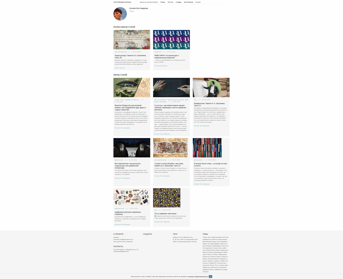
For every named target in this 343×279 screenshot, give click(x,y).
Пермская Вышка (213, 258)
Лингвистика (122, 52)
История (215, 248)
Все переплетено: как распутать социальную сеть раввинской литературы (128, 165)
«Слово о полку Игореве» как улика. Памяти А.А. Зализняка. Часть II (168, 164)
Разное (212, 265)
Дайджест (217, 243)
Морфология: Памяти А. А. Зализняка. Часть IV (209, 104)
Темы (162, 2)
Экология (205, 271)
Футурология (222, 267)
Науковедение (218, 252)
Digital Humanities (149, 2)
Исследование (207, 248)
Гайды (179, 2)
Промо (223, 261)
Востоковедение (222, 241)
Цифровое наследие (220, 269)
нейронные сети (187, 237)
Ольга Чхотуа (120, 68)
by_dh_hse (176, 239)
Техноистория (223, 265)
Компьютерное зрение (176, 99)
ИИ (181, 237)
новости (182, 239)
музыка (194, 241)
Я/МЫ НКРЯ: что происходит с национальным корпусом (166, 56)
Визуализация (222, 239)
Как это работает (160, 99)
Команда (116, 237)
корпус (175, 241)
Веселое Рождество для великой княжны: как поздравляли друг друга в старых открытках (130, 107)
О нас (198, 2)
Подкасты (211, 261)
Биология (214, 239)
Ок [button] (210, 276)
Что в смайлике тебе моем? (165, 213)
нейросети (176, 237)
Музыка (210, 252)
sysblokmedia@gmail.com (121, 251)
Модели (205, 252)
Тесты (170, 2)
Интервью (188, 2)
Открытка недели (215, 256)
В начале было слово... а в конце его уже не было (210, 164)
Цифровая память (208, 269)
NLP (116, 52)
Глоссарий (210, 243)
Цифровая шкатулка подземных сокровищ (128, 213)
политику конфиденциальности (198, 276)
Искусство (225, 246)
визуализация (190, 239)
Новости (209, 254)
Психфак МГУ (212, 263)
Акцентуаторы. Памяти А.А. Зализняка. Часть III (130, 56)
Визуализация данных (209, 241)
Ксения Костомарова (122, 128)
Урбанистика (119, 208)
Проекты (217, 261)
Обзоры (215, 254)
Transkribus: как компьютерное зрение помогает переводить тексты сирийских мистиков (170, 107)
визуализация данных (184, 241)
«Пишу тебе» (119, 99)
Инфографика (216, 246)
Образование (222, 254)
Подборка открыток (132, 99)
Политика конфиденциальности (123, 239)
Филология (119, 160)
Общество (158, 52)
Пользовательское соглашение (123, 241)
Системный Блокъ (161, 66)
